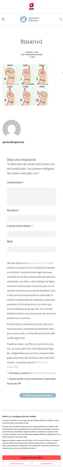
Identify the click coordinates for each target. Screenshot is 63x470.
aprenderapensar (34, 54)
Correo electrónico (20, 226)
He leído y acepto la (32, 373)
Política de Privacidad (40, 263)
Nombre (13, 210)
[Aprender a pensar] (30, 19)
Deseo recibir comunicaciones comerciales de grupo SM (31, 381)
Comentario (15, 182)
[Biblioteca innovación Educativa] (31, 6)
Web (10, 241)
